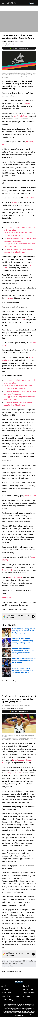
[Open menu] (3, 3)
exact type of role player (14, 773)
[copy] (13, 44)
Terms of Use (28, 989)
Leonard (14, 202)
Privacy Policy (6, 989)
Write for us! (6, 598)
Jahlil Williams (9, 708)
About (3, 986)
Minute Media (10, 1004)
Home (3, 681)
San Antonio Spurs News (14, 681)
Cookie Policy (6, 993)
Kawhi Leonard (28, 103)
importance (9, 298)
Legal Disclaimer (29, 993)
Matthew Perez (9, 41)
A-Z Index (26, 996)
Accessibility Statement (10, 996)
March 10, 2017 (30, 496)
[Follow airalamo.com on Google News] (33, 616)
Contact (26, 986)
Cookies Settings (7, 1000)
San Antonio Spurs (20, 116)
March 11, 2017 (29, 198)
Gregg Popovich (7, 570)
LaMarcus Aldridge (15, 577)
